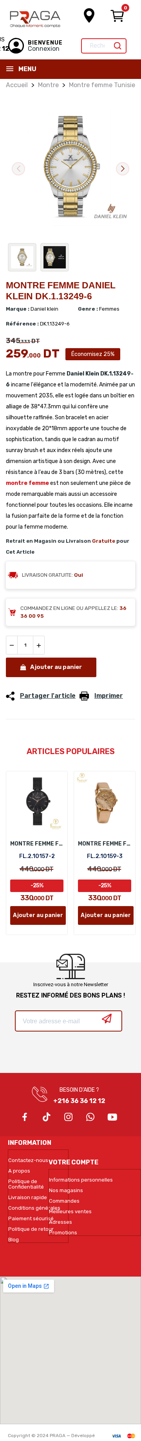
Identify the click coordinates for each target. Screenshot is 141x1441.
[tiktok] (46, 1117)
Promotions (63, 1232)
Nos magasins (66, 1190)
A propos (19, 1171)
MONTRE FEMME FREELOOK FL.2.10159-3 (104, 843)
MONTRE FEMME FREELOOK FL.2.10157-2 (36, 843)
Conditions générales (34, 1208)
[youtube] (112, 1117)
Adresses (60, 1222)
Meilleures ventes (70, 1211)
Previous (18, 168)
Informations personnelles (81, 1180)
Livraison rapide (27, 1197)
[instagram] (68, 1117)
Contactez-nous (28, 1160)
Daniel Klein (83, 373)
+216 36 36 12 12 (79, 1101)
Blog (13, 1240)
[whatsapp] (90, 1117)
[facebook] (24, 1117)
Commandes (64, 1201)
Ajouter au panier (56, 666)
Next (122, 168)
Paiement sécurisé (31, 1218)
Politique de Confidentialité (26, 1184)
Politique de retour (31, 1229)
